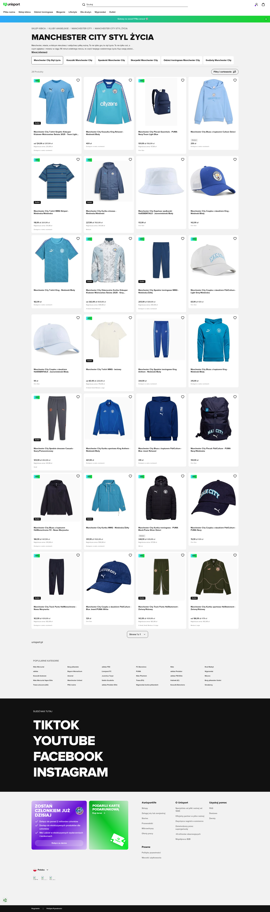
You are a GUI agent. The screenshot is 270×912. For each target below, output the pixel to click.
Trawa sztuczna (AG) (40, 685)
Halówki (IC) (174, 680)
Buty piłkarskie (73, 667)
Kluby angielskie (59, 28)
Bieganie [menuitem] (60, 12)
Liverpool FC (106, 671)
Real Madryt (209, 667)
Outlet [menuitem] (112, 12)
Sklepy (145, 808)
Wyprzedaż (209, 671)
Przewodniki (147, 823)
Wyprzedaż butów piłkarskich (147, 685)
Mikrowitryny (148, 829)
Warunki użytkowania (151, 858)
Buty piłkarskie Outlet (213, 680)
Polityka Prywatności (54, 908)
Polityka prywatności (151, 853)
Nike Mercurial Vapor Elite (43, 680)
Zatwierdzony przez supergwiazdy (184, 827)
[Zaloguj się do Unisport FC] (256, 4)
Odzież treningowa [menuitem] (43, 12)
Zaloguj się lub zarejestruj (153, 813)
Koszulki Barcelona (177, 685)
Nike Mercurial (38, 667)
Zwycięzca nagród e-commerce (189, 821)
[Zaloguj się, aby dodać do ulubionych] (78, 80)
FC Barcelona (141, 667)
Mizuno (207, 676)
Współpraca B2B (183, 839)
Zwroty (212, 818)
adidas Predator (176, 671)
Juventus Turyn (107, 676)
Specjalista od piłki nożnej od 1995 (189, 809)
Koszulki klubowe (39, 676)
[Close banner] (266, 19)
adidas (35, 671)
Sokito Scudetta (108, 680)
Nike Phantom (141, 676)
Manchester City (82, 28)
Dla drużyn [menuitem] (85, 12)
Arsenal (70, 676)
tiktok (56, 725)
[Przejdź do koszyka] (263, 4)
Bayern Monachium (75, 671)
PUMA (138, 671)
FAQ (211, 808)
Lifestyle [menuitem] (73, 12)
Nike (172, 667)
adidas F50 (106, 667)
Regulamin (36, 908)
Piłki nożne (72, 685)
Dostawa (213, 813)
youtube (64, 741)
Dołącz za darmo (59, 843)
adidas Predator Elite (109, 685)
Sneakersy (209, 685)
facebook (68, 757)
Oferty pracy (147, 834)
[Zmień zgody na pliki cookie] (5, 900)
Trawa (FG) (140, 680)
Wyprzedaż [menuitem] (100, 12)
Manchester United (75, 680)
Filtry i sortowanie (223, 72)
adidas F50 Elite (176, 676)
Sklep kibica (39, 28)
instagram (70, 772)
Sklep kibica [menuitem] (25, 12)
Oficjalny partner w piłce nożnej (190, 816)
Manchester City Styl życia (111, 28)
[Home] (11, 4)
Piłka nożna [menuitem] (9, 12)
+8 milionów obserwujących (188, 834)
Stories (145, 818)
